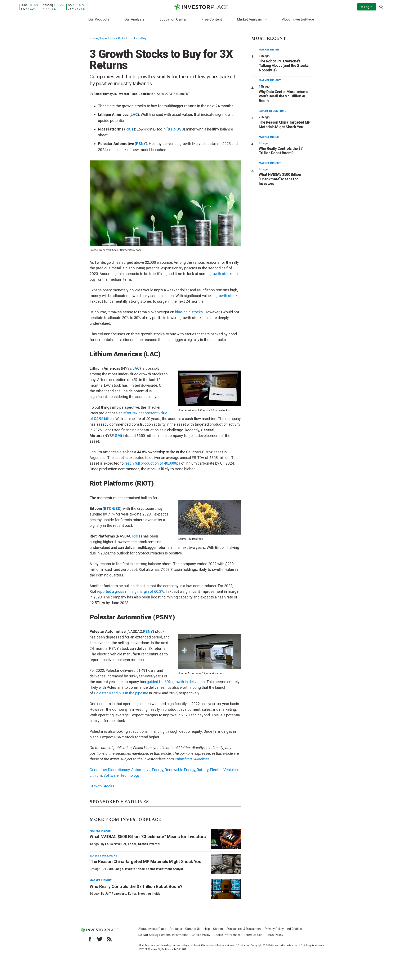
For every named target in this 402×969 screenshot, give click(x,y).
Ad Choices (295, 929)
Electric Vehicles (224, 769)
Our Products (98, 19)
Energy (157, 769)
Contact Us (192, 929)
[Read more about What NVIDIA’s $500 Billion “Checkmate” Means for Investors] (226, 839)
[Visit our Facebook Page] (90, 939)
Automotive (141, 769)
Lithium (96, 775)
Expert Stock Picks (112, 38)
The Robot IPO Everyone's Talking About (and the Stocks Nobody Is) (284, 65)
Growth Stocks (102, 786)
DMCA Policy (274, 935)
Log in (368, 7)
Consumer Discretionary (110, 769)
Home (94, 38)
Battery (203, 769)
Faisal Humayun (105, 94)
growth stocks (227, 295)
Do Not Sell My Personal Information (163, 935)
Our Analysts (134, 19)
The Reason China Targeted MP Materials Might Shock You (145, 861)
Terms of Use (253, 935)
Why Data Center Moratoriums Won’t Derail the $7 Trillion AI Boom (283, 96)
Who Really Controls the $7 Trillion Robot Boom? (136, 886)
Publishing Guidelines (192, 759)
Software (111, 775)
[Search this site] (381, 6)
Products (176, 929)
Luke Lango (115, 869)
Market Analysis (249, 19)
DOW (24, 5)
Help (207, 929)
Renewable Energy (180, 769)
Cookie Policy (201, 935)
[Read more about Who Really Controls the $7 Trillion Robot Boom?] (226, 889)
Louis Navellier (115, 844)
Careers (218, 929)
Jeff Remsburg (115, 893)
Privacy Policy (274, 929)
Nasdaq (48, 5)
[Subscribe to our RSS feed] (109, 939)
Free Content (212, 19)
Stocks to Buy (137, 38)
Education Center (173, 19)
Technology (130, 775)
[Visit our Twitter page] (100, 939)
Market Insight (101, 830)
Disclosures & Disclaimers (244, 929)
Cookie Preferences (227, 935)
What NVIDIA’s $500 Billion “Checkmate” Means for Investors (148, 836)
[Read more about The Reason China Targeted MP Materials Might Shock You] (226, 864)
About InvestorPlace (298, 19)
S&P (71, 5)
